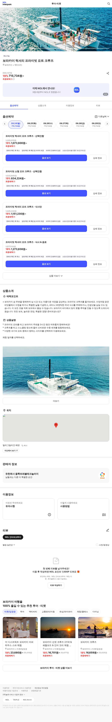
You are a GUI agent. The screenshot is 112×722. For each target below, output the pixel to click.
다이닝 (96, 611)
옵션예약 (14, 105)
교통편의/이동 (48, 611)
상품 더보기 (54, 276)
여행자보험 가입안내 (10, 691)
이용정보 (70, 105)
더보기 (56, 401)
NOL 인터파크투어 (13, 537)
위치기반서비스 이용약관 (22, 688)
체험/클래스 (82, 611)
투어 (22, 611)
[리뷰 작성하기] (107, 530)
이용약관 (6, 688)
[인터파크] (6, 3)
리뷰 (98, 105)
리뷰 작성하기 (56, 585)
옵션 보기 (46, 158)
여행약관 (24, 691)
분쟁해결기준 (36, 691)
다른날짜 (102, 116)
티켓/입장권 (10, 611)
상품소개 (42, 105)
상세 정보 (97, 158)
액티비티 (33, 611)
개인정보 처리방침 (41, 688)
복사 (25, 445)
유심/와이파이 (65, 611)
